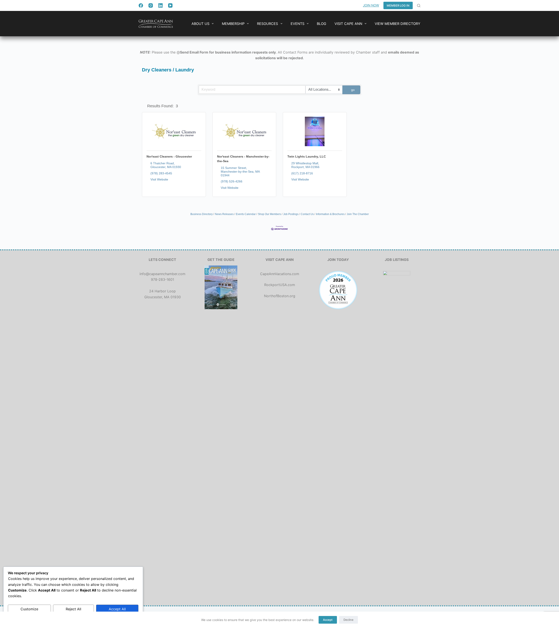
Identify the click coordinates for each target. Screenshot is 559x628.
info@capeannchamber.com (162, 274)
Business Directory (201, 214)
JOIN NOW (371, 5)
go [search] (353, 90)
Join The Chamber (358, 214)
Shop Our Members (269, 214)
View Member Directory (397, 23)
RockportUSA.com (279, 285)
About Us (200, 23)
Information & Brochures (330, 214)
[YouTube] (170, 5)
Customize (29, 609)
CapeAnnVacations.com (279, 274)
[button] (143, 106)
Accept (328, 619)
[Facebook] (141, 5)
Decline (348, 619)
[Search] (418, 5)
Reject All (73, 609)
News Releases (224, 214)
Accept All (117, 609)
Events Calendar (246, 214)
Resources (267, 23)
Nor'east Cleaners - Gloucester (169, 156)
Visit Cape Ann (348, 23)
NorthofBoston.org (279, 296)
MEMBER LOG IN (398, 5)
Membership (233, 23)
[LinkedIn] (160, 5)
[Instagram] (150, 5)
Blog (321, 23)
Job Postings (290, 214)
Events (297, 23)
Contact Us (307, 214)
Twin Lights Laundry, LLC (306, 156)
